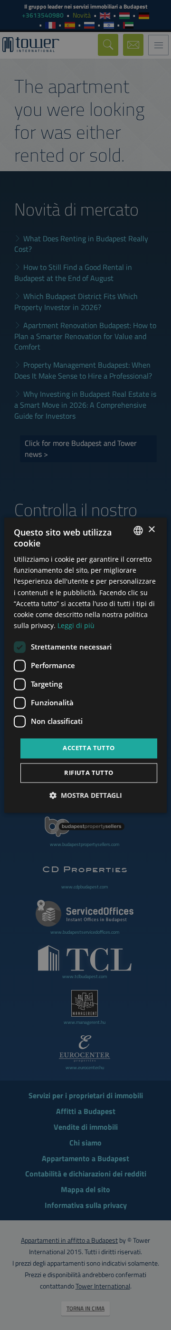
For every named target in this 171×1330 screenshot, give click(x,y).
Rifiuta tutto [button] (88, 772)
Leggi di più (76, 625)
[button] (85, 795)
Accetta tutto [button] (88, 747)
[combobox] (138, 530)
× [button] (151, 529)
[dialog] (85, 665)
